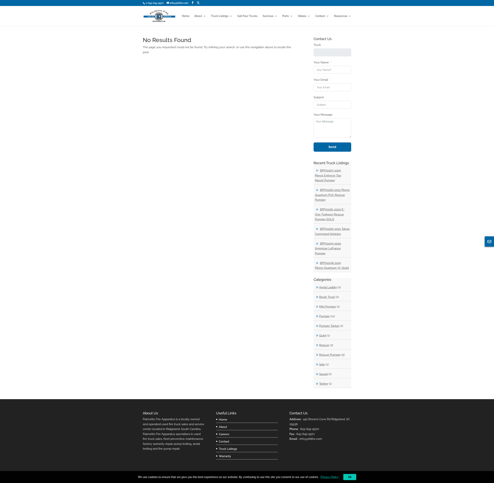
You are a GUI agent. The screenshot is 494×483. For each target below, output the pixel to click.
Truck (317, 45)
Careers (224, 434)
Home (185, 16)
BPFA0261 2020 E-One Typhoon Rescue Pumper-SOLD (329, 214)
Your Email (321, 80)
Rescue (324, 345)
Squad (323, 374)
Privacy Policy (329, 477)
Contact (320, 16)
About (198, 16)
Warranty (225, 456)
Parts (285, 16)
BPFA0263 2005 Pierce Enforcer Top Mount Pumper (328, 175)
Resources (340, 16)
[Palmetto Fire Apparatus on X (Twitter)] (198, 2)
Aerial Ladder (328, 287)
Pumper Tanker (329, 326)
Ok (350, 477)
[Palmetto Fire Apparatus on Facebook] (192, 2)
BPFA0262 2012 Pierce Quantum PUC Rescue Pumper (332, 195)
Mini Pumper (327, 306)
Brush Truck (327, 297)
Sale (322, 364)
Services (268, 16)
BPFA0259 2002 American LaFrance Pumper (328, 248)
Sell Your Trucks (247, 16)
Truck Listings (219, 16)
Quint (322, 335)
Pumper (324, 316)
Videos (302, 16)
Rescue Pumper (330, 355)
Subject (319, 97)
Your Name (321, 62)
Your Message (323, 114)
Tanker (323, 383)
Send (332, 147)
